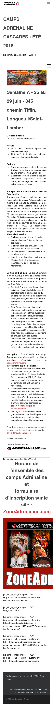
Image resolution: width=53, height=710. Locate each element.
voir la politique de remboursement (23, 407)
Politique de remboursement (19, 675)
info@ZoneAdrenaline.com (19, 432)
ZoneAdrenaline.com (16, 362)
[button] (48, 3)
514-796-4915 (40, 692)
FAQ (35, 675)
